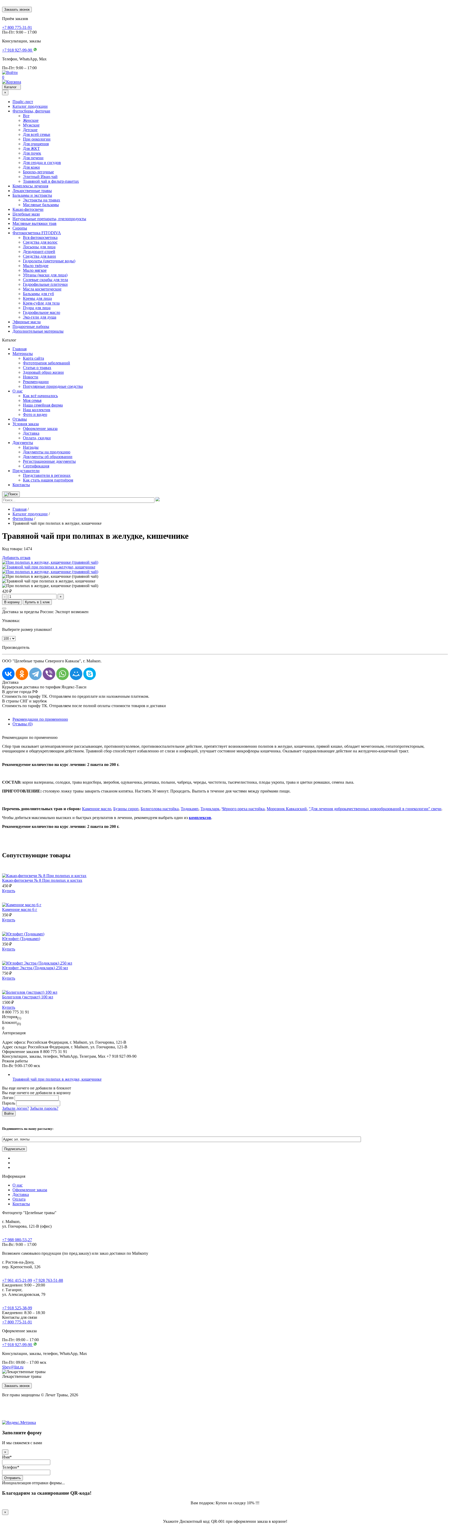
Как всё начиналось (40, 396)
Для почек (32, 153)
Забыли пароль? (44, 1108)
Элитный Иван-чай (40, 176)
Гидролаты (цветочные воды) (49, 261)
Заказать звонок (17, 9)
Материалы (22, 353)
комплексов (200, 817)
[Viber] (49, 674)
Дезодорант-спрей (39, 251)
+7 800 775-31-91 (17, 1322)
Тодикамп (189, 809)
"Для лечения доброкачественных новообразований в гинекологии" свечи (375, 809)
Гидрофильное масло (41, 312)
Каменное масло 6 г (19, 909)
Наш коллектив (36, 410)
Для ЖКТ (31, 148)
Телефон (10, 1467)
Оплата (19, 1199)
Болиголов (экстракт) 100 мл (27, 997)
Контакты (21, 485)
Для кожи (31, 167)
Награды (31, 447)
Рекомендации (36, 381)
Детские (30, 130)
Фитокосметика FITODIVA (36, 233)
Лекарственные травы (32, 190)
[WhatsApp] (62, 674)
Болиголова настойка (160, 809)
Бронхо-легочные (38, 172)
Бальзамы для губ (38, 293)
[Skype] (89, 674)
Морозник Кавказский (287, 809)
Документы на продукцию (46, 452)
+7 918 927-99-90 (17, 1344)
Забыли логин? (15, 1108)
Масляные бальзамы (41, 204)
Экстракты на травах (41, 200)
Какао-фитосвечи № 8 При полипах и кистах (42, 880)
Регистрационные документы (49, 461)
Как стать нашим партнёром (48, 480)
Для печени (33, 158)
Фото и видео (35, 414)
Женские (31, 120)
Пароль (8, 1103)
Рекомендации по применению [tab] (40, 719)
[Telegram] (35, 674)
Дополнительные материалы (38, 331)
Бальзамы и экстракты (32, 195)
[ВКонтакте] (8, 674)
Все (26, 115)
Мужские (31, 125)
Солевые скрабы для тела (45, 279)
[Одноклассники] (22, 674)
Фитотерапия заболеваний (46, 363)
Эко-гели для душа (39, 317)
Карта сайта (33, 358)
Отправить (12, 1478)
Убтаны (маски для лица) (45, 275)
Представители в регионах (47, 475)
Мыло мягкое (35, 270)
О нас (17, 391)
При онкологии (37, 139)
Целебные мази (26, 214)
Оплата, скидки (37, 438)
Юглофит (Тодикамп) (21, 938)
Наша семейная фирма (43, 405)
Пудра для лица (37, 308)
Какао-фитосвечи (27, 209)
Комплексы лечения (30, 186)
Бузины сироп (126, 809)
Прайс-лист (22, 101)
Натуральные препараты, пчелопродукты (49, 219)
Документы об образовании (47, 456)
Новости (30, 377)
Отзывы (19, 419)
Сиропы (19, 228)
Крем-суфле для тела (41, 303)
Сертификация (36, 466)
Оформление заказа (40, 428)
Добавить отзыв (16, 557)
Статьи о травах (37, 367)
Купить (8, 891)
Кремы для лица (37, 298)
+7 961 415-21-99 (17, 1280)
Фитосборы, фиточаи (31, 111)
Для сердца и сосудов (42, 162)
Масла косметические (42, 289)
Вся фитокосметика (40, 237)
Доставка (31, 433)
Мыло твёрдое (35, 265)
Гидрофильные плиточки (45, 284)
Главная (19, 349)
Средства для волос (40, 242)
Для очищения (36, 144)
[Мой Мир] (76, 674)
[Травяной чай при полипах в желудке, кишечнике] (48, 567)
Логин (8, 1097)
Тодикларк (210, 809)
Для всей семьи (36, 134)
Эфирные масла (26, 322)
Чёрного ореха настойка (243, 809)
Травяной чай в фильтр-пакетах (51, 181)
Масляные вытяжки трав (34, 223)
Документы (22, 442)
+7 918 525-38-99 (17, 1308)
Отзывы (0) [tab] (22, 724)
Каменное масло (96, 809)
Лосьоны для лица (39, 247)
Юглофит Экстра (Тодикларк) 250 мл (35, 968)
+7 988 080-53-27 (17, 1240)
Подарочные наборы (30, 326)
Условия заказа (25, 424)
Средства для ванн (39, 256)
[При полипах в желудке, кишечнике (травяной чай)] (50, 562)
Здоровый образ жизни (43, 372)
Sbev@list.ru (12, 1367)
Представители (26, 470)
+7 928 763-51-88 (48, 1280)
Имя (7, 1457)
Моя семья (32, 400)
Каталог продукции (30, 106)
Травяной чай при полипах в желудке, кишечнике (57, 1079)
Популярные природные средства (53, 386)
